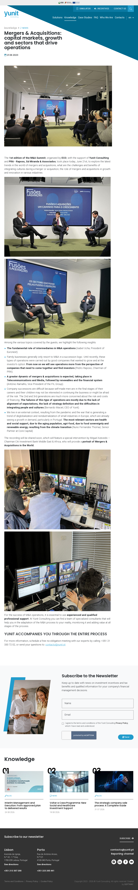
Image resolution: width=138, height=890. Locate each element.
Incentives (103, 8)
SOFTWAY (128, 884)
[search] (130, 8)
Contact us (120, 8)
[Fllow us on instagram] (113, 862)
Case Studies (85, 17)
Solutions (57, 17)
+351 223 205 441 (45, 871)
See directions (11, 864)
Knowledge (70, 17)
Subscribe (125, 838)
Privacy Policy (122, 723)
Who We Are (106, 17)
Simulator (85, 8)
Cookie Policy (47, 881)
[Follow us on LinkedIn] (119, 862)
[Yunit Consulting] (11, 14)
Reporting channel (122, 853)
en (130, 17)
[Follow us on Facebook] (125, 862)
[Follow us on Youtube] (131, 862)
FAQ (96, 17)
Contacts (120, 17)
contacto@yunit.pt (55, 644)
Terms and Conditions (13, 881)
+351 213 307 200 (12, 871)
